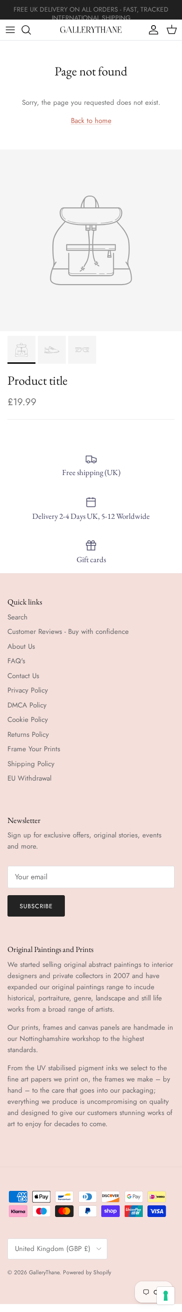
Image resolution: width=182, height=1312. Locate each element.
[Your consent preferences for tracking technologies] (166, 1296)
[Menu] (10, 30)
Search (17, 617)
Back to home (91, 121)
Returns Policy (28, 734)
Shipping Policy (31, 764)
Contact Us (23, 676)
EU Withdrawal (29, 778)
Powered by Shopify (87, 1272)
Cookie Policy (27, 719)
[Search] (31, 30)
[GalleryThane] (91, 29)
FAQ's (16, 661)
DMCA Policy (27, 705)
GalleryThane (44, 1272)
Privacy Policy (27, 690)
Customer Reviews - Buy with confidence (68, 631)
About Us (21, 646)
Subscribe (36, 906)
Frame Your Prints (33, 749)
